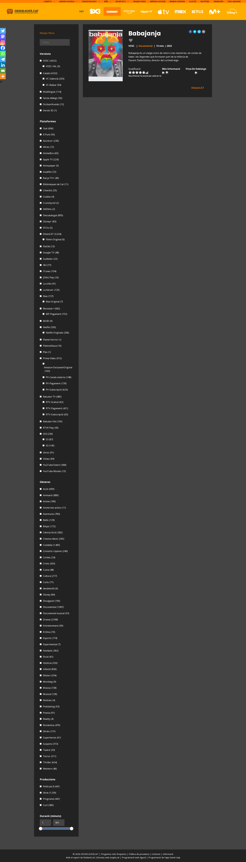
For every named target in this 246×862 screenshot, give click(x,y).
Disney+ (49, 221)
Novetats (121, 1)
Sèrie (49, 792)
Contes (49, 557)
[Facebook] (3, 48)
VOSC (50, 60)
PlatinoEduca (52, 345)
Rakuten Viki (52, 421)
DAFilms (49, 209)
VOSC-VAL (53, 66)
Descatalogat (53, 215)
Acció (48, 489)
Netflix (49, 327)
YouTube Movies (54, 471)
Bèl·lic (49, 520)
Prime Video (52, 358)
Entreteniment (53, 625)
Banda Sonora (177, 1)
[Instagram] (3, 42)
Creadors (218, 1)
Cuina (48, 569)
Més (106, 1)
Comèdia (51, 545)
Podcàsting (51, 706)
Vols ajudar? (234, 1)
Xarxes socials (66, 1)
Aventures (51, 514)
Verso (48, 452)
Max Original (54, 301)
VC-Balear (53, 85)
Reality (48, 718)
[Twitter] (3, 31)
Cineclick (50, 190)
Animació (51, 495)
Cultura (50, 576)
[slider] (40, 828)
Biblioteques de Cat (55, 184)
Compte (48, 1)
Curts (48, 582)
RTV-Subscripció (57, 414)
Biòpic (49, 526)
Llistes (192, 1)
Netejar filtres (47, 33)
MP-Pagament (56, 314)
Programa (51, 798)
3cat (48, 128)
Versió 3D (50, 110)
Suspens (50, 743)
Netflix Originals (57, 332)
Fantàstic (51, 650)
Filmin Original (55, 239)
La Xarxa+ (51, 289)
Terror (49, 756)
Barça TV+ (51, 178)
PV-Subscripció (57, 389)
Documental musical (56, 613)
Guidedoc (50, 258)
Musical (50, 694)
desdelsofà (50, 588)
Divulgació (51, 600)
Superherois (52, 737)
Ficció (48, 656)
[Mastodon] (3, 36)
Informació (168, 854)
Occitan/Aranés (53, 104)
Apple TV (51, 159)
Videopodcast (89, 1)
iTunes (49, 271)
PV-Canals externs (58, 377)
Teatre (49, 750)
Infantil (50, 669)
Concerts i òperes (55, 551)
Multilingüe (52, 91)
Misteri (50, 675)
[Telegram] (3, 59)
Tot (81, 11)
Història (50, 663)
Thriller (50, 762)
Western (50, 768)
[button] (190, 31)
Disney (49, 594)
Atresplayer (51, 165)
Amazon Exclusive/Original (58, 369)
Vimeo (48, 458)
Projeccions (139, 1)
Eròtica (49, 632)
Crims (49, 563)
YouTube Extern (54, 464)
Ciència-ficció (53, 532)
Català (50, 73)
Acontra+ (51, 140)
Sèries (49, 731)
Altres (48, 147)
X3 (50, 445)
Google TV (51, 252)
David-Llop (175, 857)
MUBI (48, 321)
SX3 (48, 433)
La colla (49, 283)
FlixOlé (49, 246)
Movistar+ (51, 308)
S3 (49, 439)
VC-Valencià (55, 78)
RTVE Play (50, 427)
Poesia (49, 712)
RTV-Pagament (57, 408)
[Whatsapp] (3, 53)
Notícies (205, 1)
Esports (50, 638)
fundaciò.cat (89, 857)
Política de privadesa (139, 854)
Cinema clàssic (53, 538)
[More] (3, 76)
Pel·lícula (51, 786)
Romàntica (51, 725)
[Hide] (1, 82)
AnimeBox (51, 153)
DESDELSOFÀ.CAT (90, 854)
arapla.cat (114, 857)
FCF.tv (48, 227)
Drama (50, 619)
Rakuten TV (52, 396)
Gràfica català (157, 1)
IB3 (47, 265)
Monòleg (49, 681)
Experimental (52, 644)
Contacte (156, 854)
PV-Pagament (56, 383)
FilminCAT (52, 234)
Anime (49, 501)
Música (50, 687)
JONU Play (51, 277)
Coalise (48, 196)
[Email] (3, 71)
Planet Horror (52, 339)
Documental (146, 45)
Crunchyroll (51, 203)
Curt (48, 805)
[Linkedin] (3, 65)
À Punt (49, 134)
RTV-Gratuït (54, 402)
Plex (47, 352)
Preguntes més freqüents (114, 854)
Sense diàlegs (52, 98)
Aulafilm (49, 171)
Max (48, 296)
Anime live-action (54, 507)
